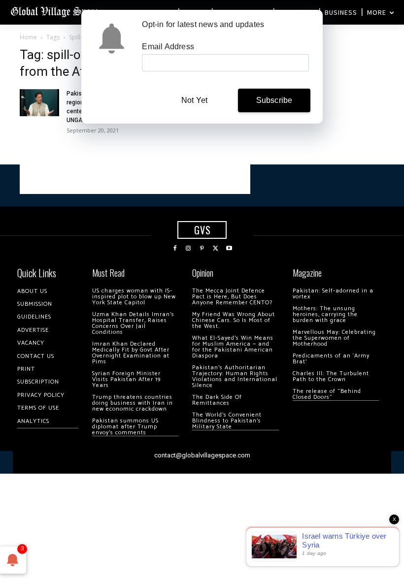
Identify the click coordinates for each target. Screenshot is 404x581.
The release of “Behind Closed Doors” (327, 394)
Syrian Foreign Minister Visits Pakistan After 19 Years (126, 379)
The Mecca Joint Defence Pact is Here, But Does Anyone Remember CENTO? (232, 296)
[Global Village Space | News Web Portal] (55, 11)
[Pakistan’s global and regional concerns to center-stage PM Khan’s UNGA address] (39, 102)
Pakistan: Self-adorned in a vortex (333, 293)
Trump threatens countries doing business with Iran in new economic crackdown (132, 403)
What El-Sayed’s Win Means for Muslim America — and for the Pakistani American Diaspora (232, 346)
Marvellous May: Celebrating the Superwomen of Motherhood (334, 338)
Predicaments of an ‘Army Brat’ (331, 358)
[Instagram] (188, 248)
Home (28, 37)
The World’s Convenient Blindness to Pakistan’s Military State (227, 420)
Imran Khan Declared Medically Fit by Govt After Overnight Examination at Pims (130, 352)
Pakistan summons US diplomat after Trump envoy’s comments (125, 426)
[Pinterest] (202, 248)
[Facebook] (174, 248)
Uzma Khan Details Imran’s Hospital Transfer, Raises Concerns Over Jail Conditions (133, 323)
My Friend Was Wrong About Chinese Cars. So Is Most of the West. (233, 320)
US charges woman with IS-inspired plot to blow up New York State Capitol (134, 296)
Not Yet (194, 100)
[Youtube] (229, 248)
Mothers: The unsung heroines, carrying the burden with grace (325, 314)
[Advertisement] (135, 179)
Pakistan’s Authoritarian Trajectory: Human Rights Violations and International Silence (234, 376)
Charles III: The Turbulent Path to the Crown (331, 376)
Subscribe (274, 100)
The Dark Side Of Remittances (217, 400)
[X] (215, 248)
